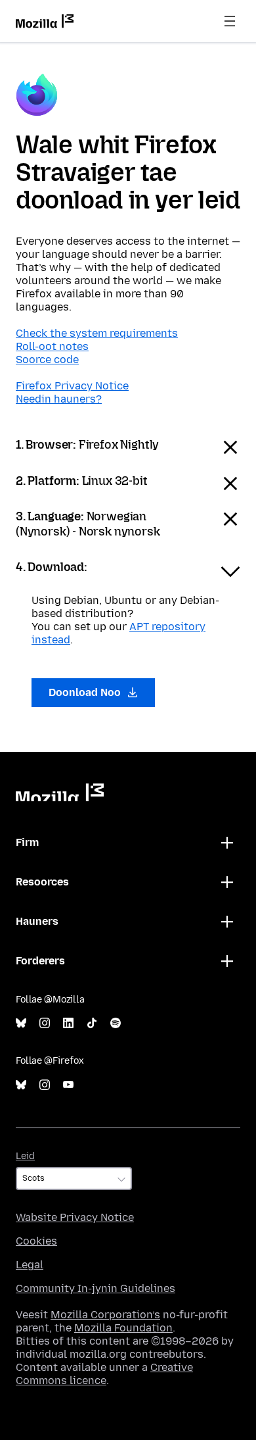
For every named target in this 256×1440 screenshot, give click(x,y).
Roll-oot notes (52, 346)
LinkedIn (68, 1023)
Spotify (115, 1023)
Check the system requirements (97, 333)
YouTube (68, 1085)
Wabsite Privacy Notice (75, 1217)
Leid (25, 1156)
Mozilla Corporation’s (105, 1314)
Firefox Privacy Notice (72, 386)
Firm (27, 842)
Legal (29, 1264)
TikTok (92, 1023)
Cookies (36, 1241)
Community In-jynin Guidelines (95, 1288)
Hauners (37, 921)
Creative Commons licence (104, 1374)
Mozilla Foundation (123, 1328)
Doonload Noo (86, 692)
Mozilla (60, 792)
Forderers (40, 961)
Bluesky (21, 1023)
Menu (229, 21)
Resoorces (42, 882)
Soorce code (47, 359)
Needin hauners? (59, 399)
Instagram (44, 1023)
